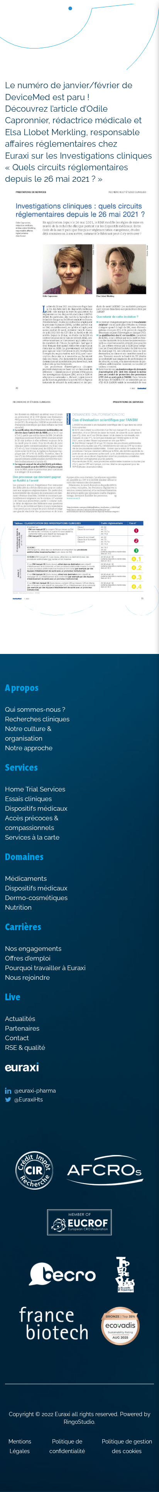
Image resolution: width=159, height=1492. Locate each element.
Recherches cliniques (37, 719)
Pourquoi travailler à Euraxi (45, 968)
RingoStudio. (79, 1422)
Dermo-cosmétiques (36, 898)
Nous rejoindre (27, 977)
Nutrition (18, 907)
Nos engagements (33, 948)
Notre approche (28, 748)
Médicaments (26, 878)
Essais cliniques (28, 799)
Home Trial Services (35, 789)
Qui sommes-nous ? (35, 709)
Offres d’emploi (28, 958)
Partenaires (22, 1028)
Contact (17, 1038)
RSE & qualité (25, 1047)
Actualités (20, 1019)
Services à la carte (32, 837)
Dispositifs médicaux (36, 808)
